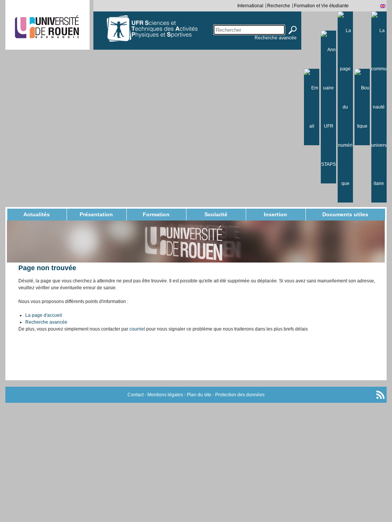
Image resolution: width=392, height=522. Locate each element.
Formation (156, 214)
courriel (137, 329)
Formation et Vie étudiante (321, 5)
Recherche (278, 5)
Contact (135, 394)
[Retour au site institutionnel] (47, 26)
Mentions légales (165, 394)
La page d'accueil (43, 315)
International (250, 5)
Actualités (36, 214)
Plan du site (199, 394)
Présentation (96, 214)
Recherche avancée (276, 38)
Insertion (275, 214)
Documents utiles (345, 214)
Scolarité (215, 214)
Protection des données (240, 394)
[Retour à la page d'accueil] (172, 28)
